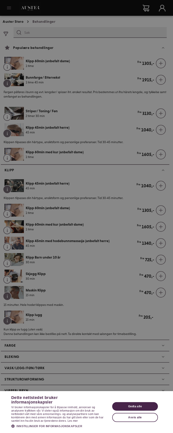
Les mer (73, 420)
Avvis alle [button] (135, 417)
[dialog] (86, 412)
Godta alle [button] (135, 406)
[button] (59, 426)
